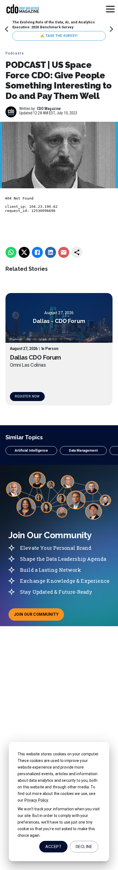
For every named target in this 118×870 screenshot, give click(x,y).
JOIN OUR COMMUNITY (39, 616)
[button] (31, 450)
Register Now (27, 396)
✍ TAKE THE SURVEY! (58, 36)
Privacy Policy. (36, 800)
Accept (53, 846)
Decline (84, 846)
